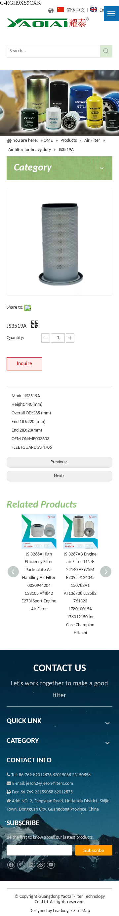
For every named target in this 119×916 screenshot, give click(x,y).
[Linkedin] (31, 865)
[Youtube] (51, 865)
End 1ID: (19, 421)
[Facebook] (11, 865)
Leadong (61, 910)
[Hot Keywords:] (106, 51)
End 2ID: (19, 430)
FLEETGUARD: (25, 447)
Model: (18, 396)
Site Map (81, 910)
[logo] (48, 22)
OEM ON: (20, 439)
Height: (18, 404)
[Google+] (21, 865)
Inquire (24, 363)
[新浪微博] (41, 865)
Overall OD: (22, 413)
